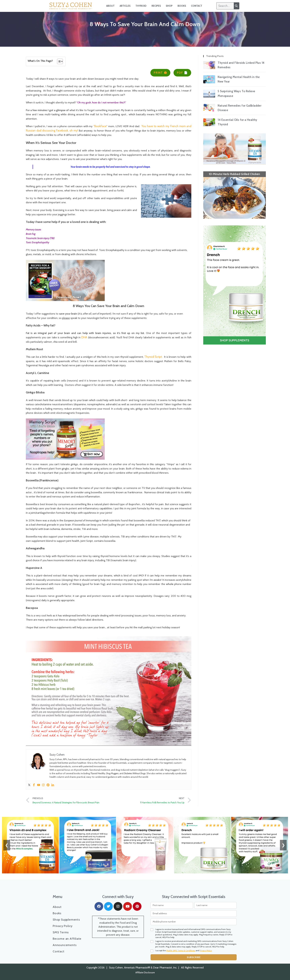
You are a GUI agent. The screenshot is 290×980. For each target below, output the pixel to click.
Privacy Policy (62, 926)
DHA (84, 337)
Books (182, 5)
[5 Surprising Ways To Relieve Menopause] (209, 94)
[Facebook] (33, 785)
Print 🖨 (160, 72)
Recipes (156, 5)
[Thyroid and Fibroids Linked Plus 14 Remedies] (209, 65)
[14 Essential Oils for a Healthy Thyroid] (209, 122)
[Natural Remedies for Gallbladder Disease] (209, 108)
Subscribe (193, 957)
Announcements (65, 945)
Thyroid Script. (153, 356)
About (110, 5)
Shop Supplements (66, 919)
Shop (169, 5)
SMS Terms (61, 932)
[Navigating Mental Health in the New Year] (209, 79)
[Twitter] (29, 785)
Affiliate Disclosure (145, 972)
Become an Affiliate (67, 939)
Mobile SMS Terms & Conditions (180, 950)
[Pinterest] (48, 785)
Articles (125, 5)
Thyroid (141, 5)
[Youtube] (38, 785)
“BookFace (99, 126)
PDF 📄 (182, 72)
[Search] (236, 6)
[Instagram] (43, 785)
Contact (196, 5)
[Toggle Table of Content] (58, 61)
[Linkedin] (52, 785)
